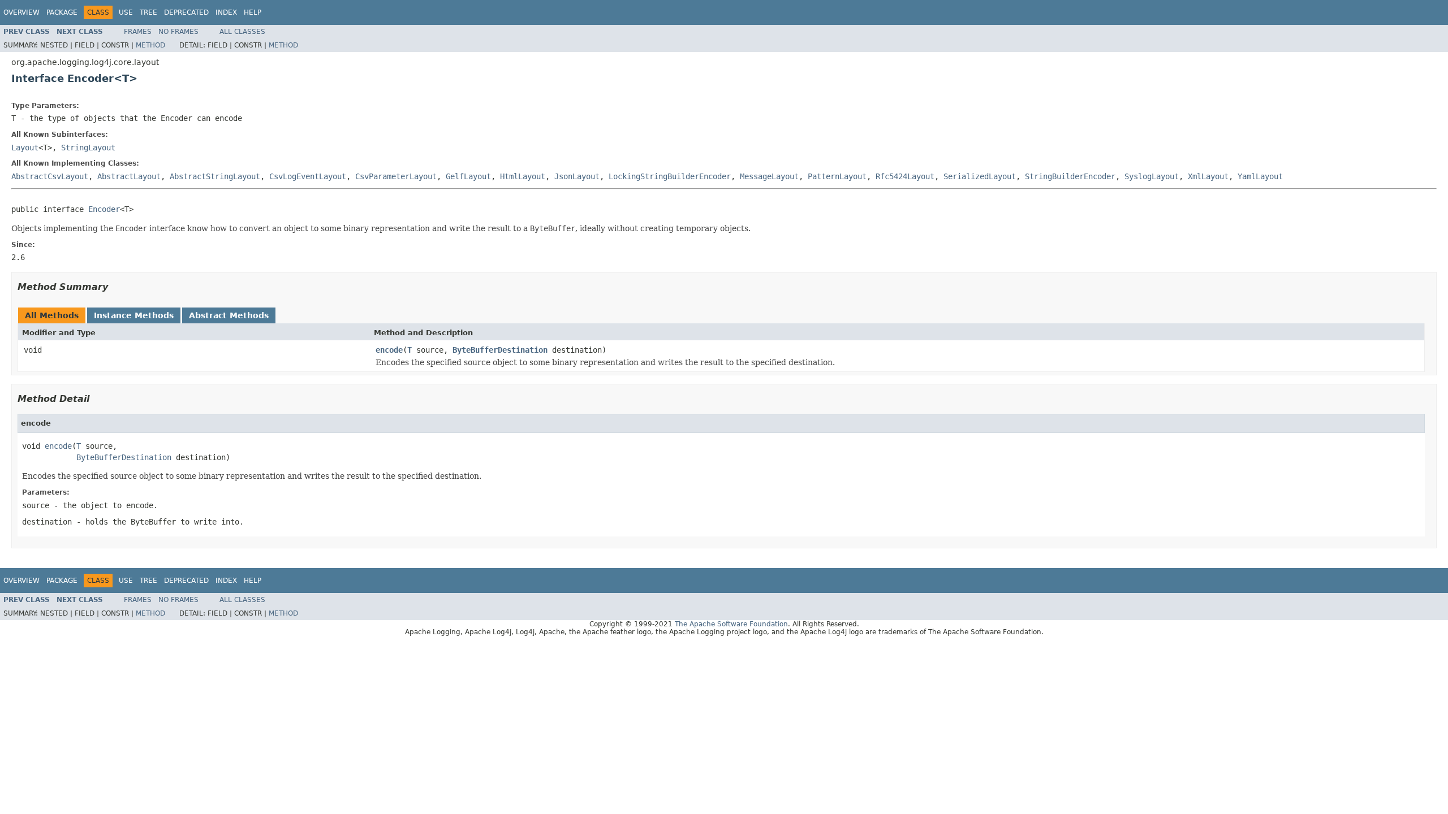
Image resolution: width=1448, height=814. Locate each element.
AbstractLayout (129, 176)
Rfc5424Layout (905, 176)
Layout (24, 147)
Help (252, 12)
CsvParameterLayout (396, 176)
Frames (138, 32)
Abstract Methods (229, 315)
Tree (148, 12)
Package (61, 12)
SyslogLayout (1151, 176)
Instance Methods (134, 315)
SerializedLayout (979, 176)
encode (389, 349)
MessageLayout (769, 176)
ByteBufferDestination (500, 349)
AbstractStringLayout (215, 176)
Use (126, 12)
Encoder (104, 209)
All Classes (242, 32)
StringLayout (88, 147)
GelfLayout (468, 176)
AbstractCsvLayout (49, 176)
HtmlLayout (522, 176)
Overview (21, 12)
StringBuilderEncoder (1070, 176)
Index (226, 12)
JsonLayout (577, 176)
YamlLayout (1260, 176)
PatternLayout (837, 176)
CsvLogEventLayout (307, 176)
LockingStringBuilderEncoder (670, 176)
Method (150, 45)
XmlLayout (1208, 176)
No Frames (178, 32)
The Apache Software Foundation (731, 624)
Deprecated (186, 12)
